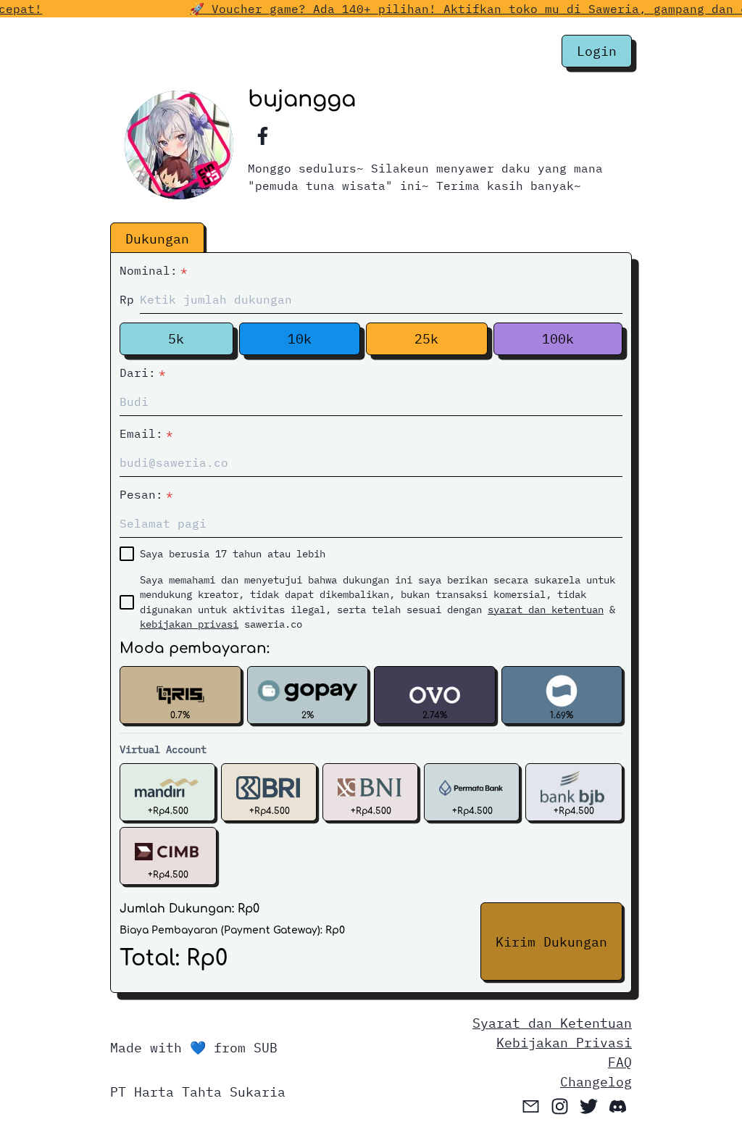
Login (597, 51)
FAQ (620, 1062)
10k (300, 338)
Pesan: (146, 494)
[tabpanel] (371, 621)
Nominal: (154, 270)
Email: (146, 433)
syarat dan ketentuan (546, 609)
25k (426, 338)
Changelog (596, 1081)
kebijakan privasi (189, 624)
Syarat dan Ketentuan (552, 1023)
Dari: (143, 372)
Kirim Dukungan (551, 942)
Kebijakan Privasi (564, 1042)
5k (176, 338)
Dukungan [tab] (157, 238)
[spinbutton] (381, 299)
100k (558, 338)
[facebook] (262, 136)
